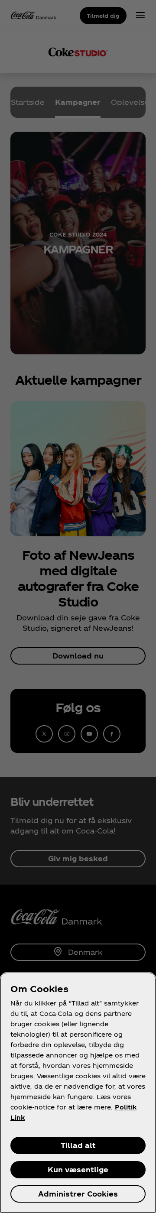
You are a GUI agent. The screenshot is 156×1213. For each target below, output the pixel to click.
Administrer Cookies (78, 1194)
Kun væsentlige (78, 1169)
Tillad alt (78, 1145)
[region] (78, 1092)
